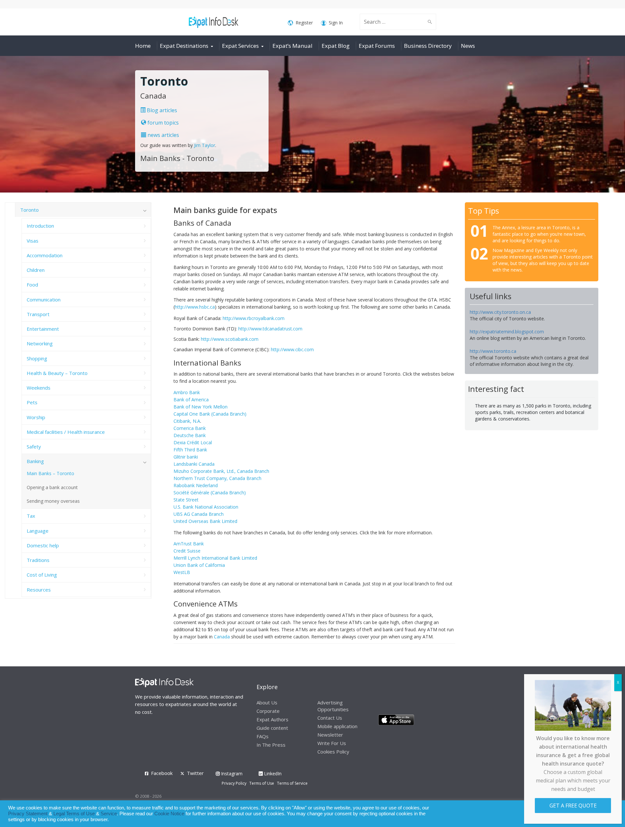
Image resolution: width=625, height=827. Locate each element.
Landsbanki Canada (194, 464)
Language (38, 530)
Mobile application (337, 726)
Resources (39, 589)
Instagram (231, 773)
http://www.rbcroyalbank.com (254, 318)
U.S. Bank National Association (206, 507)
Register (304, 23)
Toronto (29, 210)
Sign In (336, 23)
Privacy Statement (28, 813)
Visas (32, 240)
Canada (222, 637)
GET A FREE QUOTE (573, 805)
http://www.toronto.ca (493, 351)
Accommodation (44, 255)
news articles (162, 135)
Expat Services (240, 45)
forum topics (162, 122)
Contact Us (329, 717)
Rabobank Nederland (196, 485)
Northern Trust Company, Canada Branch (217, 478)
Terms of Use (261, 783)
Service (109, 813)
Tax (31, 516)
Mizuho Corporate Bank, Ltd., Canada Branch (221, 471)
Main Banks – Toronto (50, 473)
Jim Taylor (204, 145)
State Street (186, 500)
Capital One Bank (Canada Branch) (210, 414)
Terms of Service (292, 783)
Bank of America (191, 399)
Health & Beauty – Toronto (57, 373)
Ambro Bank (187, 392)
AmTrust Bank (189, 543)
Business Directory (428, 45)
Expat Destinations (184, 45)
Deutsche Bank (190, 435)
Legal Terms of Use (74, 813)
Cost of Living (42, 574)
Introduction (40, 225)
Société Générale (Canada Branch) (210, 492)
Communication (44, 299)
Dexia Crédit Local (193, 442)
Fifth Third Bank (190, 450)
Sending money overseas (53, 501)
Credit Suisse (187, 551)
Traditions (38, 560)
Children (36, 270)
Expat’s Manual (292, 45)
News (468, 45)
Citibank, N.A (187, 421)
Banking (35, 461)
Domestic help (43, 545)
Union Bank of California (199, 565)
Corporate (268, 711)
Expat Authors (272, 719)
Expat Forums (377, 45)
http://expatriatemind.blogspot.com (507, 331)
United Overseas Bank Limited (205, 521)
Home (143, 45)
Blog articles (161, 110)
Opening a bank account (52, 487)
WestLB (182, 572)
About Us (267, 702)
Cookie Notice (169, 813)
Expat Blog (336, 45)
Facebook (162, 773)
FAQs (263, 736)
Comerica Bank (190, 428)
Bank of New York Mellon (201, 407)
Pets (32, 402)
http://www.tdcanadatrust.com (270, 329)
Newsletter (330, 734)
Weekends (38, 387)
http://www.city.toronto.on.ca (500, 312)
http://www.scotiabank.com (229, 339)
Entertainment (43, 329)
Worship (36, 417)
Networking (40, 343)
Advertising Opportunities (333, 706)
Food (32, 284)
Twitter (195, 773)
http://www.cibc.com (292, 349)
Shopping (37, 358)
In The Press (271, 744)
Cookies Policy (333, 751)
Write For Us (331, 743)
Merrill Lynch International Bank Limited (215, 558)
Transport (38, 314)
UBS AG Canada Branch (199, 514)
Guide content (272, 728)
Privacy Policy (234, 783)
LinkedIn (272, 773)
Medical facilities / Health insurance (66, 432)
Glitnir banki (186, 457)
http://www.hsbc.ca (195, 307)
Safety (34, 446)
